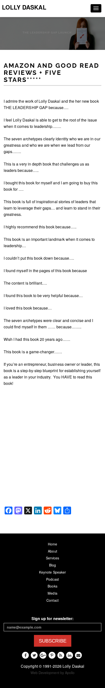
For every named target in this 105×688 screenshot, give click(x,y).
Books (52, 586)
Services (52, 557)
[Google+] (43, 655)
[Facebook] (25, 655)
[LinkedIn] (69, 655)
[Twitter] (34, 655)
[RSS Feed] (60, 655)
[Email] (78, 655)
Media (52, 593)
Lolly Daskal (24, 7)
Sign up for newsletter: (53, 618)
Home (52, 544)
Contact (52, 600)
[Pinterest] (52, 655)
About (52, 551)
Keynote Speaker (52, 572)
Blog (52, 565)
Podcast (52, 579)
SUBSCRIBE (52, 641)
